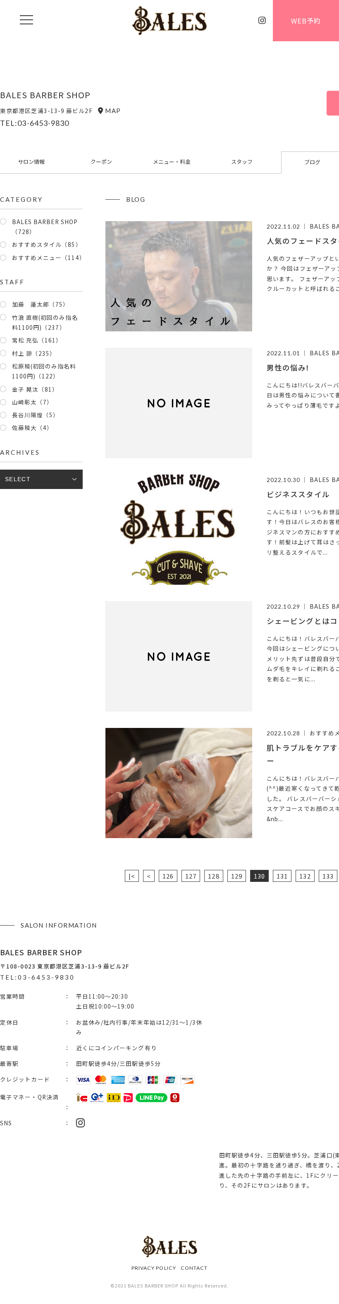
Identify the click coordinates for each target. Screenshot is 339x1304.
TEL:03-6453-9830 (34, 123)
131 (282, 876)
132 (304, 876)
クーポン (101, 161)
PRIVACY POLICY (153, 1268)
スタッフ (242, 161)
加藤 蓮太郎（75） (40, 304)
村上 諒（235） (34, 353)
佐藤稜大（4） (32, 427)
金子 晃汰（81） (35, 389)
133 (328, 876)
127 (190, 876)
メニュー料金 (172, 161)
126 (168, 876)
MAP (112, 110)
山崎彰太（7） (32, 402)
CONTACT (194, 1268)
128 (213, 876)
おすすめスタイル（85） (47, 244)
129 (236, 876)
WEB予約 (306, 21)
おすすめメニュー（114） (49, 257)
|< (132, 876)
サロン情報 (31, 161)
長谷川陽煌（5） (36, 415)
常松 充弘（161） (37, 340)
